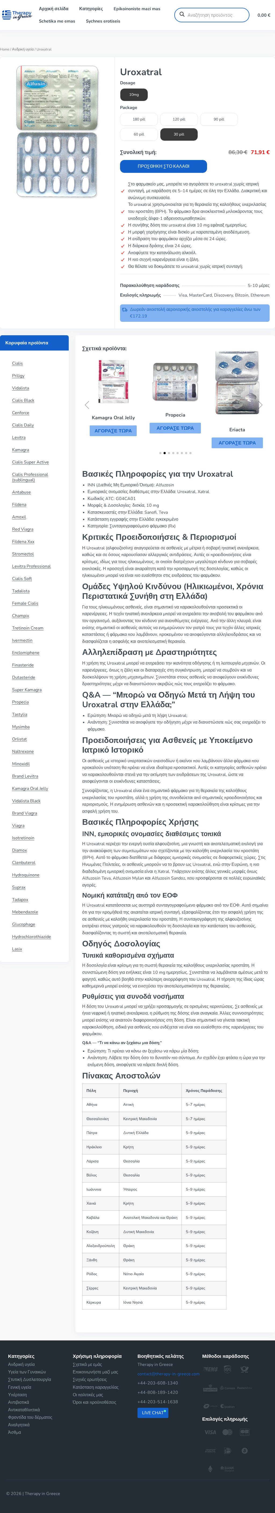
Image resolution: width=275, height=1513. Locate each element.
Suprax (19, 887)
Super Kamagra (27, 690)
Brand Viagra (24, 813)
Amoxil (19, 517)
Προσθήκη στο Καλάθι (163, 166)
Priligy (18, 376)
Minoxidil (21, 764)
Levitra (19, 437)
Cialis (17, 363)
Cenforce (20, 413)
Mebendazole (25, 912)
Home (4, 49)
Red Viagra (22, 529)
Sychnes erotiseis (103, 21)
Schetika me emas (57, 21)
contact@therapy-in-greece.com (169, 1374)
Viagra (18, 826)
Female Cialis (25, 603)
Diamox (19, 850)
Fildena (19, 505)
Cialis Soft (22, 579)
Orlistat (19, 739)
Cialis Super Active (30, 462)
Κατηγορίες (91, 9)
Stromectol (23, 554)
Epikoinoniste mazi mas (137, 9)
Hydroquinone (25, 875)
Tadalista (21, 591)
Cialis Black (23, 400)
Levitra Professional (31, 566)
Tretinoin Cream (28, 628)
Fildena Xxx (23, 542)
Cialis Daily (23, 425)
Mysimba (21, 727)
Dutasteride (23, 677)
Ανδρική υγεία (23, 49)
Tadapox (20, 900)
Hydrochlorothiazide (31, 937)
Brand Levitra (25, 776)
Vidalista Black (26, 801)
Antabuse (21, 492)
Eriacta (237, 429)
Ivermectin (22, 640)
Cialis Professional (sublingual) (30, 477)
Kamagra (20, 450)
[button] (113, 430)
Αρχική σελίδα (53, 9)
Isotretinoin (23, 838)
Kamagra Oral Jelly (30, 789)
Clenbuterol (23, 863)
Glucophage (23, 924)
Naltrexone (23, 751)
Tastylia (19, 714)
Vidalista (20, 388)
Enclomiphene (25, 653)
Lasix (17, 949)
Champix (20, 616)
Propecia (20, 702)
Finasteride (23, 665)
